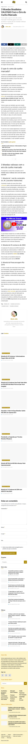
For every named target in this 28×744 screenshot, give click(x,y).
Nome (3, 527)
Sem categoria (22, 694)
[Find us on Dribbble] (9, 675)
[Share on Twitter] (11, 44)
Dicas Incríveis (4, 697)
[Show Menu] (2, 2)
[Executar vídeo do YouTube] (14, 224)
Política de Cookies (17, 736)
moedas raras (5, 306)
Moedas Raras (11, 6)
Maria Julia (8, 26)
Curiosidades (4, 696)
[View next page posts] (15, 159)
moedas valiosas (14, 306)
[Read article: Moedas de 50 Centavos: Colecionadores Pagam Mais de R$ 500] (14, 345)
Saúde (20, 691)
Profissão (12, 699)
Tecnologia (22, 696)
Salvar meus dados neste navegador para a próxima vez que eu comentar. (13, 548)
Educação (12, 691)
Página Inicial (4, 6)
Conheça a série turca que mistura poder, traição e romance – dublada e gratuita (17, 615)
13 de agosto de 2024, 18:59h (7, 360)
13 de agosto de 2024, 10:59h (7, 388)
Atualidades (4, 691)
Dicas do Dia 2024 (5, 740)
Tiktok (20, 698)
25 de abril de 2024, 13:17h (18, 26)
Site (2, 540)
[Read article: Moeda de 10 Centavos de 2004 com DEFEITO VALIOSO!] (14, 479)
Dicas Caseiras (4, 699)
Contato (2, 737)
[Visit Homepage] (14, 2)
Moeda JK (6, 303)
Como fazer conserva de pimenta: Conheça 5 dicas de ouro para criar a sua (16, 601)
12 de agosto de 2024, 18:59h (7, 414)
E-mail (3, 534)
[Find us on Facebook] (2, 675)
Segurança (21, 692)
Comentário (4, 508)
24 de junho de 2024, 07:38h (14, 604)
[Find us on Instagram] (6, 675)
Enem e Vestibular (13, 692)
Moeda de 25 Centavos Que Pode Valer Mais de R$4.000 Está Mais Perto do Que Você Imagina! (14, 384)
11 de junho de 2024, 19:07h (7, 467)
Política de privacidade (18, 734)
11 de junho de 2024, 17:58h (7, 493)
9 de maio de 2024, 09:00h (14, 575)
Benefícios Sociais (3, 693)
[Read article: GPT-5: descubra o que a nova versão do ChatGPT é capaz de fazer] (4, 637)
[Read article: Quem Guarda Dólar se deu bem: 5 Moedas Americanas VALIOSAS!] (4, 580)
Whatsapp (21, 700)
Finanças (12, 695)
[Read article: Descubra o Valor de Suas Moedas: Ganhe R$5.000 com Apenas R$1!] (14, 400)
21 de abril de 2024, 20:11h (14, 582)
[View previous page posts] (13, 159)
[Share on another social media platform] (24, 44)
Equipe (9, 734)
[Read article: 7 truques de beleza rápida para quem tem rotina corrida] (4, 623)
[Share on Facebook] (4, 44)
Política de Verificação (6, 736)
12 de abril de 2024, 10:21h (14, 588)
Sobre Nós (3, 734)
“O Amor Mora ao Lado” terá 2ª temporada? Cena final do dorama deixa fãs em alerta (16, 593)
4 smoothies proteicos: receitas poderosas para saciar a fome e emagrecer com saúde (15, 572)
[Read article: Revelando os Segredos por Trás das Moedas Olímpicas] (14, 426)
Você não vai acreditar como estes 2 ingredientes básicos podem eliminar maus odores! (17, 630)
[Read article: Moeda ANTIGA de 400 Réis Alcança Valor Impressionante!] (14, 452)
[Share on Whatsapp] (17, 44)
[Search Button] (26, 2)
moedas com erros (15, 303)
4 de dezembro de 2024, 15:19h (15, 596)
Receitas (12, 700)
